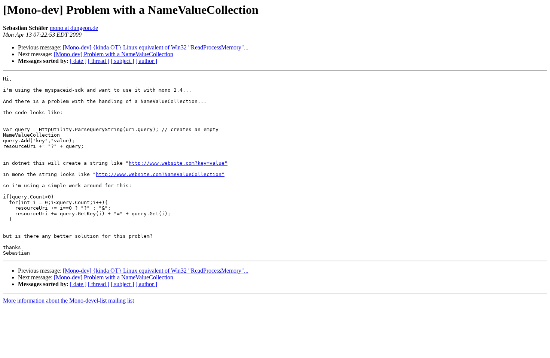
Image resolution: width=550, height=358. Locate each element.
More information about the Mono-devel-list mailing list (68, 300)
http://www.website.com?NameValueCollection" (160, 174)
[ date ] (78, 61)
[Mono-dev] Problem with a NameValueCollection (113, 54)
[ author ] (146, 61)
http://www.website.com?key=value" (178, 163)
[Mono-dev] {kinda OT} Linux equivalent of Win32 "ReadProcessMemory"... (155, 47)
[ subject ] (122, 61)
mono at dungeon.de (74, 28)
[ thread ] (98, 61)
